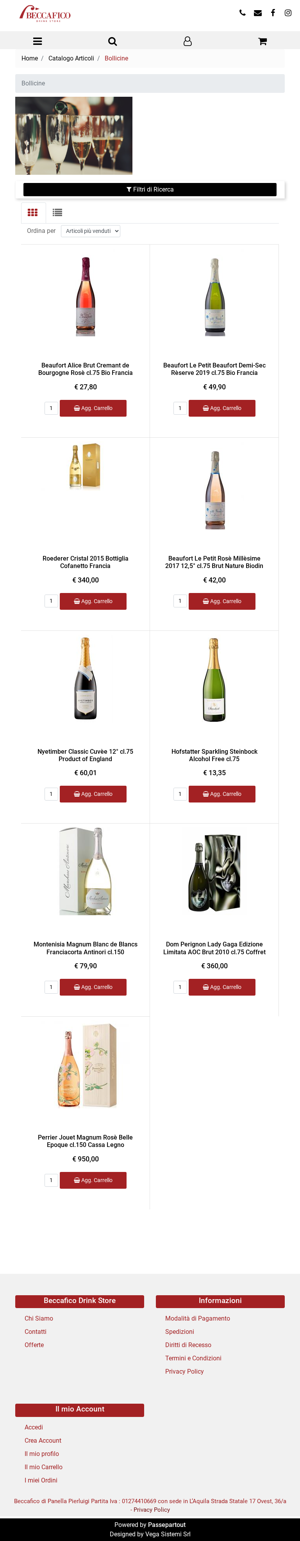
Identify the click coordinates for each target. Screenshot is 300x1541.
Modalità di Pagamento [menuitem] (197, 1318)
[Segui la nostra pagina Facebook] (272, 13)
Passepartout (167, 1525)
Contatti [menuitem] (35, 1331)
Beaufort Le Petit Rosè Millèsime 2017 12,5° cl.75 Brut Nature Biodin (214, 562)
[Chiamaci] (242, 13)
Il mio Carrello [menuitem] (43, 1467)
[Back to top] (278, 1519)
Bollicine (116, 58)
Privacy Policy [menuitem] (184, 1371)
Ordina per (41, 230)
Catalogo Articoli (71, 58)
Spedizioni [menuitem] (179, 1331)
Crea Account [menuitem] (43, 1440)
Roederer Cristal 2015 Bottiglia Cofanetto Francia (86, 562)
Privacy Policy (152, 1509)
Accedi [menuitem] (34, 1427)
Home (29, 58)
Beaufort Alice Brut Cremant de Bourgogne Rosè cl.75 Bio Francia (85, 369)
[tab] (33, 213)
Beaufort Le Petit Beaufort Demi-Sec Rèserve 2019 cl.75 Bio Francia (214, 369)
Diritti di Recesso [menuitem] (188, 1345)
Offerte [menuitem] (34, 1345)
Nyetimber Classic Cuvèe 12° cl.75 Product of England (85, 755)
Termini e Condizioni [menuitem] (193, 1358)
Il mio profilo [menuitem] (42, 1454)
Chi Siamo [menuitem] (39, 1318)
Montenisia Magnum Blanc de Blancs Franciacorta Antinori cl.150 (86, 948)
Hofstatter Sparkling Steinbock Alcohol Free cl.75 (214, 755)
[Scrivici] (257, 13)
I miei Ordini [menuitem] (41, 1480)
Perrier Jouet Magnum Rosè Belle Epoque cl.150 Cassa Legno (85, 1141)
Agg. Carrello (96, 408)
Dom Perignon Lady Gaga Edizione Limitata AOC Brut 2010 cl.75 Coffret (214, 948)
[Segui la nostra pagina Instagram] (287, 13)
